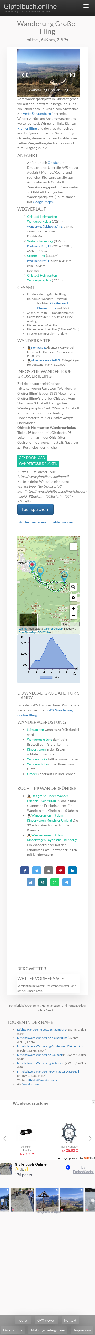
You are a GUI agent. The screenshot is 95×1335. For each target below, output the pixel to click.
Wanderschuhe (37, 764)
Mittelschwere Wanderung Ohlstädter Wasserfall (48, 1071)
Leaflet (23, 628)
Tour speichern (35, 509)
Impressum (82, 1330)
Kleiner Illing (27, 128)
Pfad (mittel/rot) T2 (39, 246)
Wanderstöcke (37, 759)
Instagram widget (49, 1212)
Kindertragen (36, 749)
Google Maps (43, 202)
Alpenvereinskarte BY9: (46, 360)
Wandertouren (31, 1084)
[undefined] (73, 546)
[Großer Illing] (64, 577)
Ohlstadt (54, 162)
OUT (89, 1158)
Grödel (32, 774)
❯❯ (72, 74)
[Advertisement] (48, 923)
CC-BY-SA (44, 632)
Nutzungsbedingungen (48, 1330)
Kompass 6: (38, 347)
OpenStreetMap (53, 628)
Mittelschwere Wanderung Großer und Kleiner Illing (50, 1046)
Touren (23, 1320)
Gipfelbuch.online (30, 6)
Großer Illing (36, 256)
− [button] (73, 616)
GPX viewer (46, 1320)
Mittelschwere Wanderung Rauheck (40, 1054)
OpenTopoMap (27, 632)
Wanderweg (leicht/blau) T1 (44, 226)
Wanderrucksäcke (39, 739)
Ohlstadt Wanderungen (43, 1080)
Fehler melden (62, 522)
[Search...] (73, 587)
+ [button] (73, 608)
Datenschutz (12, 1330)
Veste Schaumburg (37, 113)
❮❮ (24, 74)
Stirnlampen (35, 730)
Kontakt (70, 1320)
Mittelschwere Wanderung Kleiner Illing (42, 1038)
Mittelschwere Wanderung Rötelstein (40, 1063)
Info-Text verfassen (31, 522)
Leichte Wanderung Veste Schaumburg (41, 1029)
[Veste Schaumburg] (40, 573)
